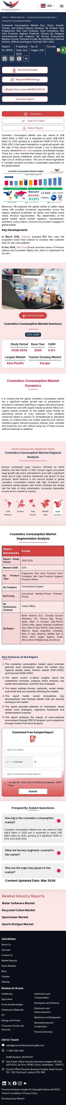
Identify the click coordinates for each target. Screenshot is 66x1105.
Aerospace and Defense (46, 1003)
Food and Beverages (12, 1004)
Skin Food (22, 247)
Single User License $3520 (25, 89)
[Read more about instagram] (19, 1083)
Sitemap (6, 981)
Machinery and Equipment (47, 1017)
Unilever (26, 236)
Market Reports (9, 960)
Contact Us (7, 955)
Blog (4, 971)
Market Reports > (18, 17)
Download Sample (27, 69)
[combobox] (18, 762)
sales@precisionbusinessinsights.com (25, 1045)
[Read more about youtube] (25, 1083)
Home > (6, 17)
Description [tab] (36, 114)
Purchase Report (25, 99)
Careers (6, 976)
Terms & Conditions (11, 1093)
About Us (6, 944)
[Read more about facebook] (14, 1083)
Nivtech (21, 1098)
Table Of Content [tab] (36, 121)
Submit (33, 791)
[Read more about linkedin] (4, 1083)
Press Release (9, 966)
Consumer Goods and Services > (42, 17)
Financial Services (43, 1032)
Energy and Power (11, 1020)
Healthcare (7, 993)
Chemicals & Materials (12, 1009)
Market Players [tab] (35, 128)
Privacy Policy (30, 1093)
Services (6, 950)
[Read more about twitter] (9, 1083)
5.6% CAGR (33, 334)
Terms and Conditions (32, 782)
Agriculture (7, 999)
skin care (27, 150)
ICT (3, 1015)
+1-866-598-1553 (15, 1050)
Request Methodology (27, 79)
